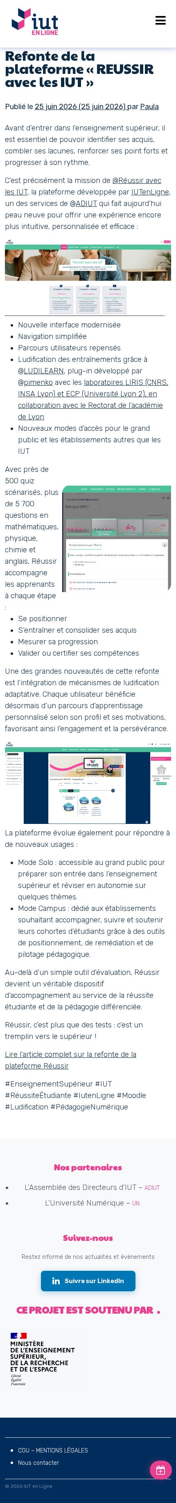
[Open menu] (160, 20)
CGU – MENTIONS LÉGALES (53, 1450)
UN (136, 1203)
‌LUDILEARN (44, 370)
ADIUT (86, 203)
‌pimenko (38, 382)
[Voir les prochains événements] (161, 1470)
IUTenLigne (150, 192)
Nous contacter (38, 1463)
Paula (149, 106)
